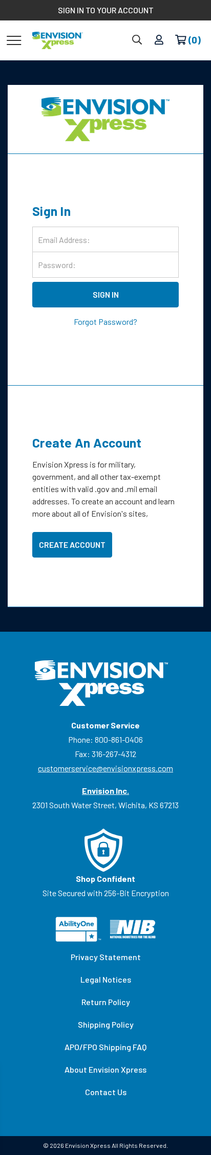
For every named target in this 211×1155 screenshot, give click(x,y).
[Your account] (159, 40)
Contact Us (105, 1092)
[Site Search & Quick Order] (137, 40)
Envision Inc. (105, 790)
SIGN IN (106, 294)
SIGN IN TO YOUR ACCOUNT (106, 10)
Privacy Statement (106, 957)
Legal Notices (105, 979)
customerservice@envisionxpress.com (105, 768)
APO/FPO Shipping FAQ (105, 1047)
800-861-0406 (119, 739)
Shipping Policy (106, 1024)
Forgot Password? (105, 321)
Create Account (72, 544)
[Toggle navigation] (14, 40)
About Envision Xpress (105, 1069)
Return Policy (105, 1002)
